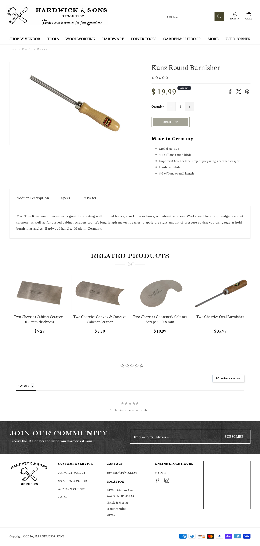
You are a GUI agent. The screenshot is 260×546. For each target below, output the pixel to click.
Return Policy (71, 488)
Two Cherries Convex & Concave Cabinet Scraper (100, 319)
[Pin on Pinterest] (247, 91)
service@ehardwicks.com (122, 472)
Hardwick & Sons (49, 536)
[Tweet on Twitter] (238, 91)
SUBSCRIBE (234, 436)
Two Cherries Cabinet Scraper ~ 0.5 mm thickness (39, 319)
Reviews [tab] (23, 385)
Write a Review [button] (230, 378)
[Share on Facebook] (230, 91)
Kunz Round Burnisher (35, 49)
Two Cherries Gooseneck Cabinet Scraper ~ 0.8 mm (160, 319)
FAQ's (62, 497)
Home (13, 49)
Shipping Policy (73, 480)
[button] (248, 17)
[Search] (219, 16)
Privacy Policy (72, 472)
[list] (130, 308)
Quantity (158, 106)
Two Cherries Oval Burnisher (220, 316)
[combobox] (193, 16)
